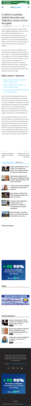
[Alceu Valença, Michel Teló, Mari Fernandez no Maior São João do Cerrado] (6, 195)
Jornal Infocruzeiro (7, 26)
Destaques (4, 205)
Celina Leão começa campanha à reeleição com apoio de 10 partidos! (19, 187)
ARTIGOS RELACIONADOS (8, 162)
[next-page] (5, 220)
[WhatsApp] (14, 143)
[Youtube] (22, 368)
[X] (6, 143)
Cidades (3, 170)
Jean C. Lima (25, 404)
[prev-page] (3, 220)
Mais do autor (19, 162)
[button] (2, 7)
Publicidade (15, 401)
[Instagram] (13, 368)
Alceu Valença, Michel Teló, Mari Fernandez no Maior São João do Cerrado (19, 195)
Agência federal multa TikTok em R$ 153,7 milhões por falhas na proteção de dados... (18, 321)
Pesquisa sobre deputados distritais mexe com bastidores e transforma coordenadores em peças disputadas (18, 204)
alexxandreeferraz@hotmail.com (18, 363)
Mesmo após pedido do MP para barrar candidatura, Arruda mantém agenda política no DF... (19, 330)
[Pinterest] (10, 143)
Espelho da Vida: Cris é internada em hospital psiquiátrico (23, 155)
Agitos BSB (4, 197)
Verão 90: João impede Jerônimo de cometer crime (8, 155)
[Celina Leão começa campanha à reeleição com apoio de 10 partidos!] (6, 187)
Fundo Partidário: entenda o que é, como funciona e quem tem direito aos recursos (19, 214)
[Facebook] (3, 143)
